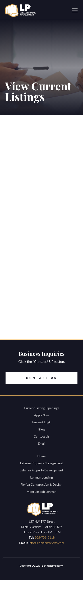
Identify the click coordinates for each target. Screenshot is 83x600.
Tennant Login (41, 422)
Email (41, 443)
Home (41, 456)
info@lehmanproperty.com (46, 543)
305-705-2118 (45, 537)
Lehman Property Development (41, 470)
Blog (42, 429)
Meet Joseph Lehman (41, 491)
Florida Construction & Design (41, 484)
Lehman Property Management (41, 463)
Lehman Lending (41, 477)
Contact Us (41, 378)
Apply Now (41, 415)
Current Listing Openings (41, 408)
